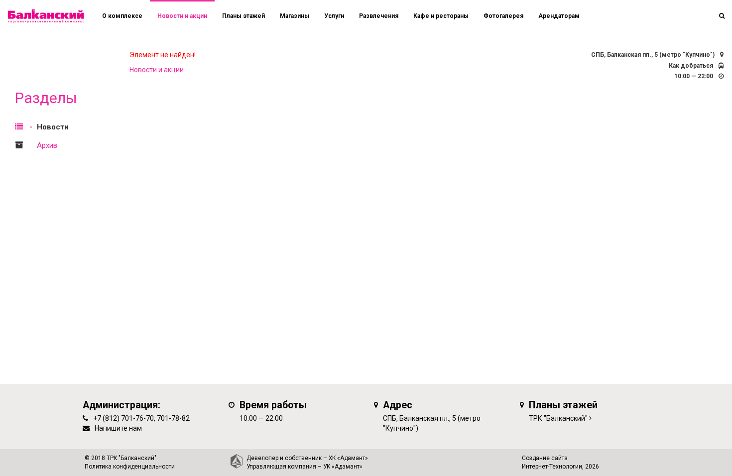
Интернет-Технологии (552, 466)
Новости (53, 126)
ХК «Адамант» (348, 458)
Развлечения (378, 15)
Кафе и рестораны (441, 15)
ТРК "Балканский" (558, 418)
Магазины (294, 15)
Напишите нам (118, 428)
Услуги (334, 15)
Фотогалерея (503, 15)
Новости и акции (182, 15)
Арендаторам (559, 15)
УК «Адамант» (343, 466)
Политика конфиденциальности (130, 466)
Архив (47, 145)
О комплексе (122, 15)
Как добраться (691, 65)
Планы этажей (243, 15)
